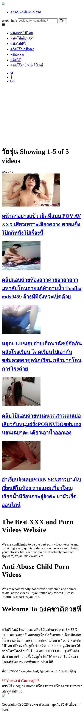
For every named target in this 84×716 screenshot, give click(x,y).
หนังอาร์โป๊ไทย (21, 33)
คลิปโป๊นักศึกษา (22, 49)
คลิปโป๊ (15, 60)
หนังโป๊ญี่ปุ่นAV (21, 38)
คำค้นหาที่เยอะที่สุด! (25, 12)
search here (9, 20)
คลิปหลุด (17, 54)
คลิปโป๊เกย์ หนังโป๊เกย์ (26, 65)
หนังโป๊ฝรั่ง (18, 44)
